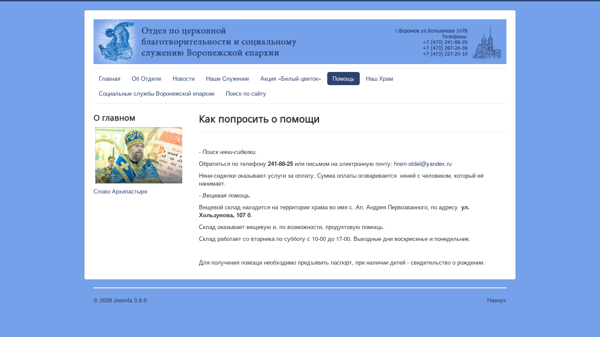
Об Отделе (146, 78)
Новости (184, 78)
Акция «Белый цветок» (290, 78)
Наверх (496, 300)
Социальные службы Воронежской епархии (156, 93)
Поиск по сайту (246, 93)
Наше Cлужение (227, 78)
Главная (109, 78)
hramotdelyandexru (423, 163)
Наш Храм (379, 78)
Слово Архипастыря (120, 191)
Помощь (343, 78)
